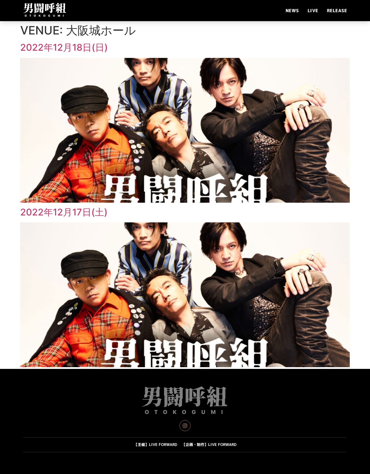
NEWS (292, 11)
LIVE (313, 11)
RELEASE (337, 11)
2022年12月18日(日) (64, 47)
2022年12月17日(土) (64, 212)
